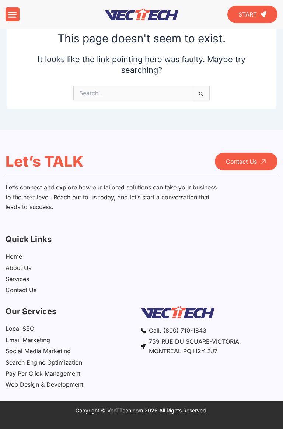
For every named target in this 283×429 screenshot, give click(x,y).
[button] (13, 14)
